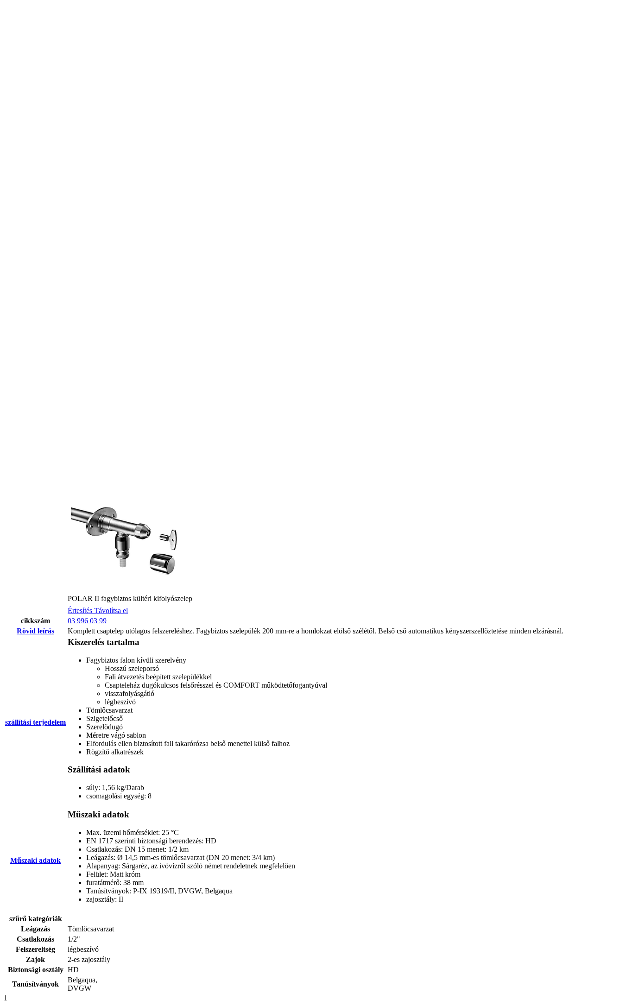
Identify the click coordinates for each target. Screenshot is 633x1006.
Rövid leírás (35, 631)
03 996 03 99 (87, 621)
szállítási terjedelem (35, 722)
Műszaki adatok (35, 860)
